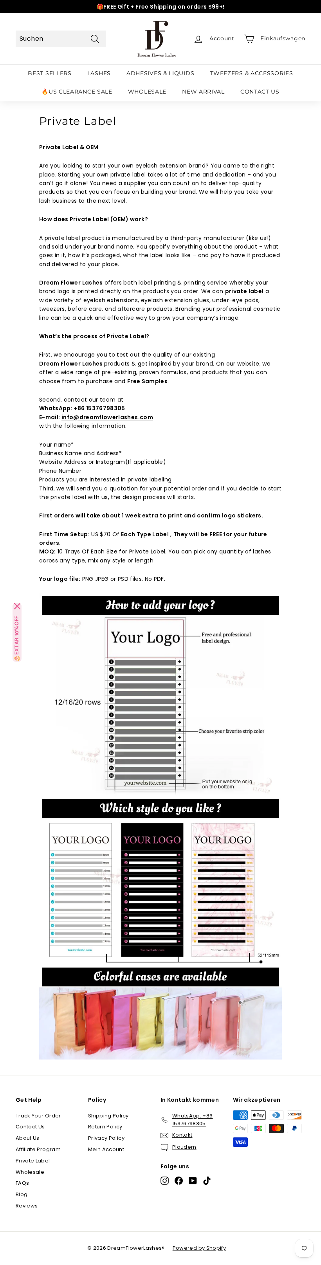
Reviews (27, 1205)
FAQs (22, 1183)
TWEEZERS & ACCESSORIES (251, 73)
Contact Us (30, 1126)
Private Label (33, 1160)
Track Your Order (38, 1115)
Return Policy (105, 1126)
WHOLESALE (147, 91)
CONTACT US (260, 91)
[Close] (17, 606)
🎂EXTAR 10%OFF (17, 639)
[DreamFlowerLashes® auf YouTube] (193, 1181)
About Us (28, 1138)
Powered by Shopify (199, 1248)
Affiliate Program (38, 1149)
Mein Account (106, 1149)
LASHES (99, 73)
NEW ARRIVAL (203, 91)
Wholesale (30, 1172)
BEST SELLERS (49, 73)
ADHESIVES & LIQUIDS (160, 73)
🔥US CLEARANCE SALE (76, 91)
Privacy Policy (106, 1138)
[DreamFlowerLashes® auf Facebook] (179, 1181)
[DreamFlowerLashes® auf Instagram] (164, 1181)
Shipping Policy (108, 1115)
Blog (21, 1194)
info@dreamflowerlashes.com (107, 417)
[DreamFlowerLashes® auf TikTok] (207, 1181)
